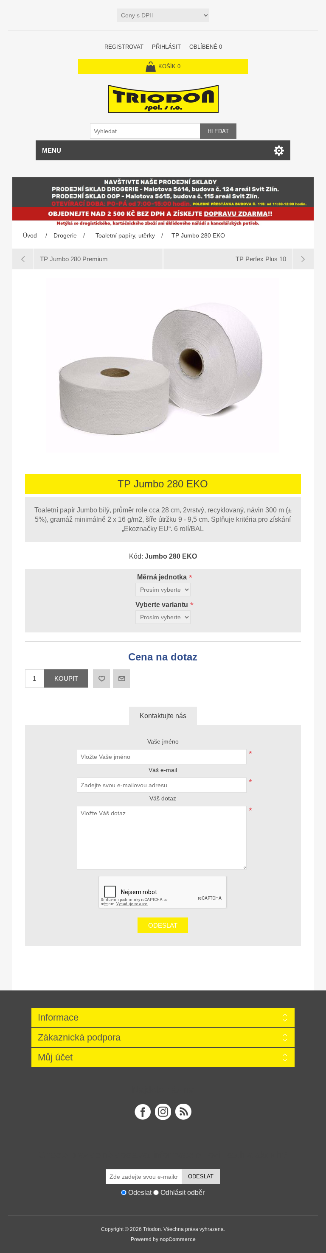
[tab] (163, 716)
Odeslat (162, 925)
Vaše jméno (163, 741)
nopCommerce (178, 1239)
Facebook (143, 1112)
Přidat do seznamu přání (101, 678)
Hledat (218, 131)
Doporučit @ (121, 678)
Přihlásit (166, 47)
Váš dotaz (162, 798)
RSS (183, 1112)
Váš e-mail (163, 769)
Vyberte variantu (162, 604)
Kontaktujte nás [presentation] (163, 715)
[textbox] (145, 131)
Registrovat (123, 47)
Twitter (163, 1112)
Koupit (66, 678)
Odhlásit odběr (182, 1192)
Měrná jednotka (162, 577)
